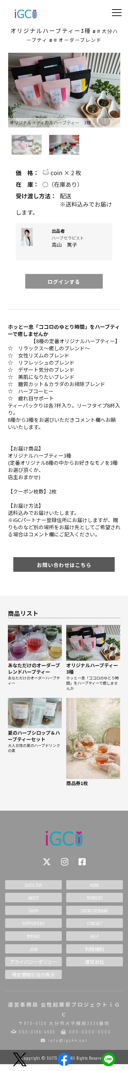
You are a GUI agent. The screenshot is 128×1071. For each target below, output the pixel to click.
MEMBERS (95, 898)
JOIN (33, 949)
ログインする (63, 281)
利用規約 (94, 949)
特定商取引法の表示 (33, 975)
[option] (64, 90)
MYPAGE (33, 936)
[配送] (64, 196)
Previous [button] (14, 87)
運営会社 (94, 962)
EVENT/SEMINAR (94, 911)
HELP (94, 936)
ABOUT (33, 898)
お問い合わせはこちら (64, 564)
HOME (94, 885)
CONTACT (94, 923)
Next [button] (114, 87)
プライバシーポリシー (33, 962)
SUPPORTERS (33, 923)
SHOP (33, 911)
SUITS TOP (33, 885)
